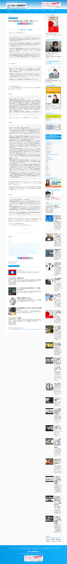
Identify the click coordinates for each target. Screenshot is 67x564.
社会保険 (35, 10)
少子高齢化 (25, 253)
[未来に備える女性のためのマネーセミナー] (51, 7)
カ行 (34, 243)
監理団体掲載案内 (52, 10)
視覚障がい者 (13, 255)
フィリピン (34, 245)
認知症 (18, 255)
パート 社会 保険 (28, 245)
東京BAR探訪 (48, 175)
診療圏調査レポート (49, 148)
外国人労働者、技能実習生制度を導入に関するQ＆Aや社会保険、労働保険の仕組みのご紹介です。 (33, 553)
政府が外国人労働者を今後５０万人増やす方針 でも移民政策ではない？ (57, 462)
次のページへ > (25, 228)
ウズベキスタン (25, 243)
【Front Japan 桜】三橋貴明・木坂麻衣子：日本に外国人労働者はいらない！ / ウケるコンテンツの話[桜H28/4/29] (57, 500)
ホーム (8, 547)
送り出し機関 (48, 169)
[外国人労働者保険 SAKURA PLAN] (53, 183)
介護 (36, 247)
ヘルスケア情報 (48, 174)
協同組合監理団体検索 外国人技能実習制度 (24, 547)
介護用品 (24, 249)
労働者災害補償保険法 (12, 251)
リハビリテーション (27, 247)
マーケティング (48, 145)
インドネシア (20, 243)
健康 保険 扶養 (33, 249)
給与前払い (33, 253)
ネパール (17, 245)
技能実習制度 (48, 151)
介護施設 (20, 249)
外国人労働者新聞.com (33, 551)
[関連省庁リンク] (53, 540)
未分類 (47, 170)
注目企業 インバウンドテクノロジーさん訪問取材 (57, 235)
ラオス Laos (19, 270)
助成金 (47, 155)
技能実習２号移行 (20, 278)
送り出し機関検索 (34, 547)
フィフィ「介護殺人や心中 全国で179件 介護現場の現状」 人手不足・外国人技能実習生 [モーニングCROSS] (57, 443)
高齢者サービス (25, 255)
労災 (46, 165)
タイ (9, 245)
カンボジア (30, 243)
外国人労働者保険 (33, 251)
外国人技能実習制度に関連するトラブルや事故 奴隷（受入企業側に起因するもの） (26, 329)
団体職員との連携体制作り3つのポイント (25, 298)
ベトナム (38, 245)
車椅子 (21, 255)
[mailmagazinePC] (53, 117)
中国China (32, 247)
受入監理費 (19, 317)
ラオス (22, 247)
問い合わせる (43, 10)
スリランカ (38, 243)
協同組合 (18, 251)
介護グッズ (10, 249)
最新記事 (56, 205)
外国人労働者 (18, 10)
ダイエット (13, 245)
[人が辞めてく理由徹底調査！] (53, 102)
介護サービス (15, 249)
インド (16, 243)
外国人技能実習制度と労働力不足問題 (52, 154)
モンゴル (18, 247)
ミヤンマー (13, 247)
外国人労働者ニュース (10, 10)
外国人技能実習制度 (27, 10)
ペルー (10, 247)
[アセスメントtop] (53, 128)
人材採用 (47, 146)
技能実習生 (48, 153)
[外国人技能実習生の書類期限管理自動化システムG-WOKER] (53, 77)
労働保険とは (38, 249)
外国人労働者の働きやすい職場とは (17, 327)
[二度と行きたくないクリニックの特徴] (53, 198)
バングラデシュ (22, 245)
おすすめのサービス (10, 12)
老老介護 (38, 253)
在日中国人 (22, 251)
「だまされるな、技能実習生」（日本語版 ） (57, 399)
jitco (10, 261)
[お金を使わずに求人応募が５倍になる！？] (53, 51)
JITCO (10, 243)
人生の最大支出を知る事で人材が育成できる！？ (57, 264)
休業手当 (28, 249)
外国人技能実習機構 (19, 253)
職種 (9, 255)
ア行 (12, 243)
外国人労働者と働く (49, 144)
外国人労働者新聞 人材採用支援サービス (58, 280)
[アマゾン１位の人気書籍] (53, 24)
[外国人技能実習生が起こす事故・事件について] (29, 24)
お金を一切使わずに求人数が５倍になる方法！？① (57, 385)
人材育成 (47, 160)
